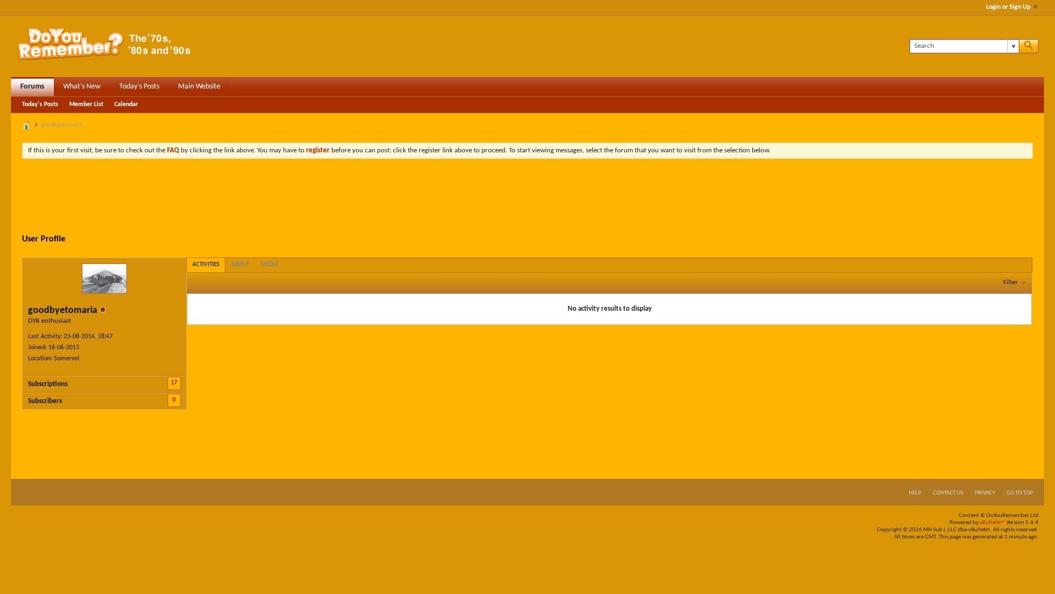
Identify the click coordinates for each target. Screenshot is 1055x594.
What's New (82, 86)
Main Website (199, 86)
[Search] (1029, 46)
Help (915, 493)
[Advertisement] (527, 197)
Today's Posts (139, 86)
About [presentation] (240, 265)
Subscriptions (48, 384)
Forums (32, 86)
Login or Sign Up (1008, 7)
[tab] (205, 264)
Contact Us (948, 493)
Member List (86, 104)
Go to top (1020, 493)
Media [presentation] (270, 265)
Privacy (985, 493)
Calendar (126, 104)
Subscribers (45, 401)
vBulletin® (992, 523)
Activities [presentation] (205, 265)
